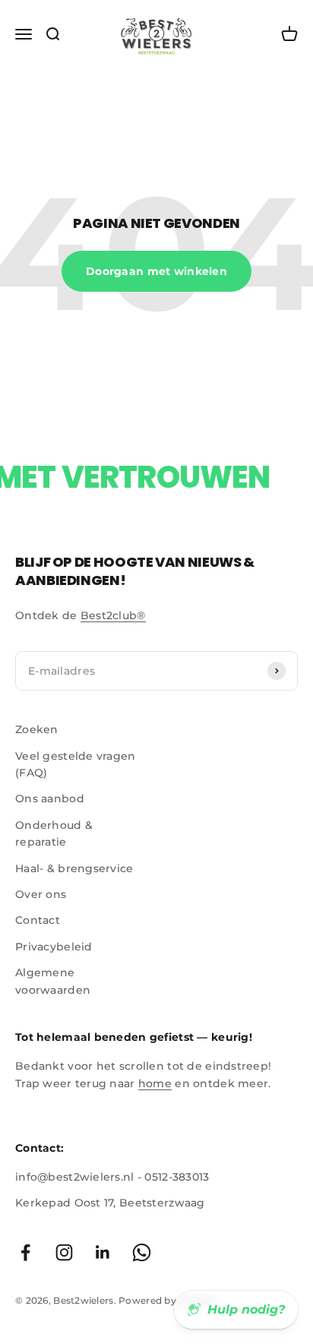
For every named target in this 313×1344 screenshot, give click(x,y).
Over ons (40, 894)
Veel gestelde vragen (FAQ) (75, 764)
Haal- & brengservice (74, 868)
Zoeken (36, 729)
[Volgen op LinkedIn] (103, 1252)
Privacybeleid (54, 946)
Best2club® (113, 615)
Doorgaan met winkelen (156, 271)
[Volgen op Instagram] (64, 1252)
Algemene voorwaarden (52, 981)
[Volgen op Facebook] (25, 1252)
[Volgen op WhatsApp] (141, 1252)
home (155, 1083)
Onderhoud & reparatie (54, 833)
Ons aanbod (49, 798)
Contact (37, 920)
